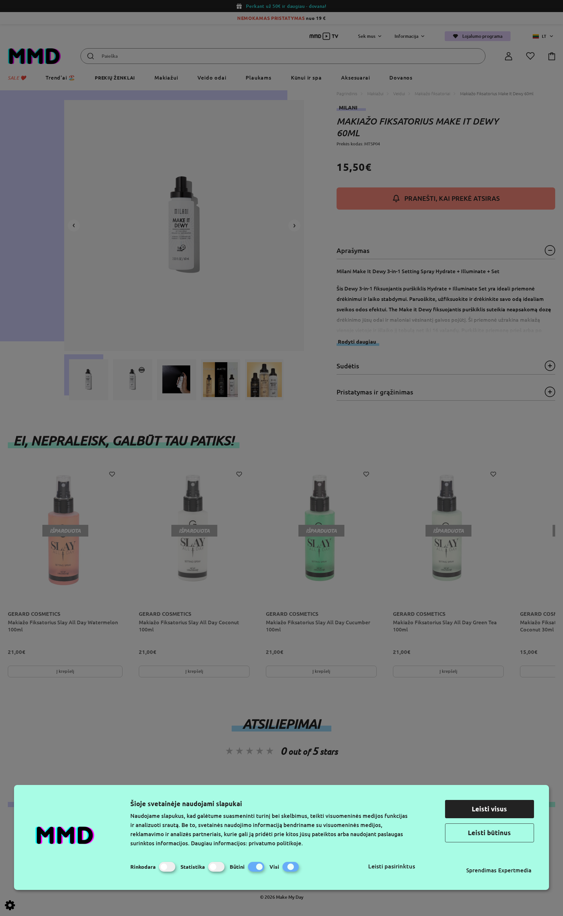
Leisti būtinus (489, 832)
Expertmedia (514, 870)
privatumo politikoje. (276, 843)
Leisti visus (489, 809)
